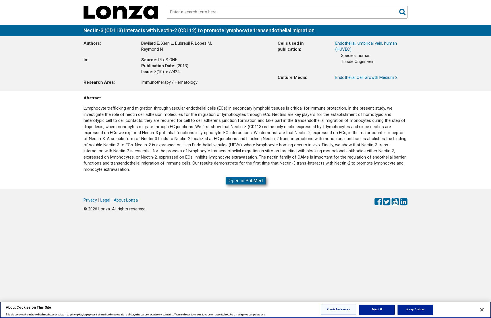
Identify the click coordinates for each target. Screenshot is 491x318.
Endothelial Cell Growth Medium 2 (366, 77)
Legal (105, 200)
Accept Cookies (415, 309)
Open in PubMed (245, 180)
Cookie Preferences (338, 309)
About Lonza (126, 200)
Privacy (90, 200)
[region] (245, 310)
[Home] (121, 12)
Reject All (377, 309)
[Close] (482, 309)
